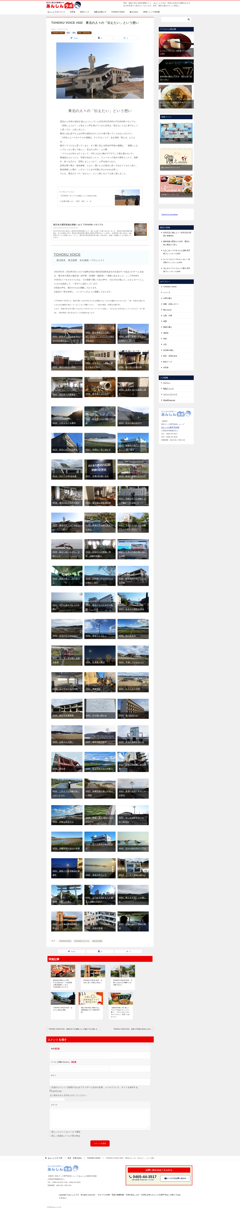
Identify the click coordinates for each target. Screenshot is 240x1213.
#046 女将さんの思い (63, 742)
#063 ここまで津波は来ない (132, 875)
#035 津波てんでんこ (96, 636)
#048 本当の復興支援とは (131, 742)
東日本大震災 (97, 941)
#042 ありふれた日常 (129, 689)
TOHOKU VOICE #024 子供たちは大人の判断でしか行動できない (122, 982)
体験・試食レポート (171, 304)
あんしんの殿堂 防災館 (170, 427)
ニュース (166, 292)
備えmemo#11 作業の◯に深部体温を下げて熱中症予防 (90, 1010)
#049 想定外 (58, 769)
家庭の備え (167, 327)
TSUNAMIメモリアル (81, 941)
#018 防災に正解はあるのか (132, 476)
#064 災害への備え (62, 902)
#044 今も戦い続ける (96, 715)
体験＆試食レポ (100, 12)
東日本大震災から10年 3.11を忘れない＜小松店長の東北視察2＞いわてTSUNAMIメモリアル (62, 983)
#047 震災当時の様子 (96, 742)
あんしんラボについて (56, 12)
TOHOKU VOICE (118, 12)
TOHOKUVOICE (65, 941)
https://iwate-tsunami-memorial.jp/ (65, 228)
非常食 (72, 12)
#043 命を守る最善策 (63, 715)
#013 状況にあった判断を (65, 450)
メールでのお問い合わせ (176, 1178)
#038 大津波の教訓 (95, 662)
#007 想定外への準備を (64, 395)
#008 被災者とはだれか (97, 394)
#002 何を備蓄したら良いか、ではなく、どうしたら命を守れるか (100, 337)
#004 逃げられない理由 (64, 367)
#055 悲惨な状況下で (63, 822)
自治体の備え (168, 350)
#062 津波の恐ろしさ (96, 875)
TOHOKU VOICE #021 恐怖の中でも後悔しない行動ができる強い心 (73, 1029)
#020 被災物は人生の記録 (98, 503)
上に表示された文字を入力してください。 (69, 1095)
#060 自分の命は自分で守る (132, 848)
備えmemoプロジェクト (170, 168)
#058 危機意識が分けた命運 (66, 848)
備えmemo (134, 12)
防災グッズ (84, 12)
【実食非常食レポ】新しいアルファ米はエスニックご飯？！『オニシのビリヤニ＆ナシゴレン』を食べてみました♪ (120, 1012)
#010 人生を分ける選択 (64, 423)
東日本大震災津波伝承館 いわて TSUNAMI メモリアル (78, 225)
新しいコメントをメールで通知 (66, 1132)
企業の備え (167, 298)
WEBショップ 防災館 (151, 12)
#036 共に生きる (127, 636)
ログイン (166, 383)
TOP (55, 1158)
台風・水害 (167, 316)
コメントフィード (170, 394)
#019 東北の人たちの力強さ (66, 503)
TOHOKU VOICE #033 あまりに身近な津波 (62, 1009)
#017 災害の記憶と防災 (97, 476)
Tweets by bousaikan (169, 214)
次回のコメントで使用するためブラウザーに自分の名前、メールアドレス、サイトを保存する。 (96, 1087)
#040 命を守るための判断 (65, 689)
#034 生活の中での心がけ (65, 636)
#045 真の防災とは (128, 715)
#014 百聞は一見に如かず (98, 450)
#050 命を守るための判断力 (99, 769)
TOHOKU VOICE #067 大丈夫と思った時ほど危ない (92, 981)
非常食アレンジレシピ (170, 195)
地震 (68, 33)
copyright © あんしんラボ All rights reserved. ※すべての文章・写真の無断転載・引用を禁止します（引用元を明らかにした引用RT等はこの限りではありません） (119, 1196)
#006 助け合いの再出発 (130, 367)
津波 (74, 33)
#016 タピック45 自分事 (64, 476)
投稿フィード (168, 389)
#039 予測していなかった (131, 662)
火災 (165, 344)
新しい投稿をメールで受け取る (66, 1136)
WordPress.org (169, 400)
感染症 (165, 333)
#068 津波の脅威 (94, 928)
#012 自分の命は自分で (130, 423)
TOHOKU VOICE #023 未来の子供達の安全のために (132, 1029)
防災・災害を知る (84, 33)
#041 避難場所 (93, 689)
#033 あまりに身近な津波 (131, 609)
